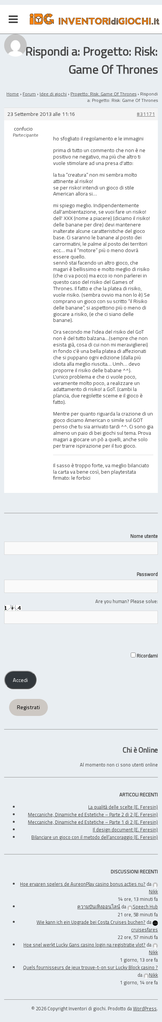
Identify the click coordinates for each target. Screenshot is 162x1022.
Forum (29, 93)
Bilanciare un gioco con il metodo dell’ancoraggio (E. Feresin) (94, 837)
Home (12, 93)
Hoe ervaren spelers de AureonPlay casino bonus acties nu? (82, 884)
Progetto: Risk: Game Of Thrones (103, 93)
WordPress (145, 1008)
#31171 (146, 114)
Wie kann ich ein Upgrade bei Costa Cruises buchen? (91, 922)
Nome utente (144, 536)
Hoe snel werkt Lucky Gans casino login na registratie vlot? (84, 944)
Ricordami (147, 655)
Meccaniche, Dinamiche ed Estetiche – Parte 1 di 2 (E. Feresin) (93, 822)
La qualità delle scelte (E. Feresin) (123, 807)
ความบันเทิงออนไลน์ (98, 906)
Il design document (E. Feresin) (125, 829)
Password (147, 574)
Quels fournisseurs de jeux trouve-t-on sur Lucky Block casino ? (90, 967)
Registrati (28, 707)
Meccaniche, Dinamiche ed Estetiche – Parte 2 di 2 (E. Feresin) (93, 814)
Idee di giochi (53, 93)
